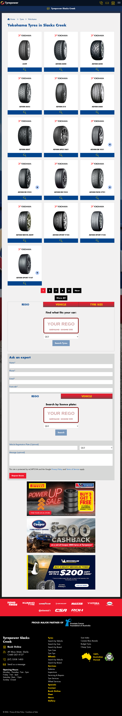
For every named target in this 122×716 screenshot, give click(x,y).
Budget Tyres (86, 644)
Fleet (50, 694)
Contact (52, 688)
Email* (12, 378)
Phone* (12, 370)
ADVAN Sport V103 (61, 235)
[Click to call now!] (101, 3)
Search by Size (54, 644)
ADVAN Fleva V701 (97, 192)
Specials (52, 684)
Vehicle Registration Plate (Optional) (24, 444)
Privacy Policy (57, 469)
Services (52, 666)
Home (12, 19)
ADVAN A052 (24, 107)
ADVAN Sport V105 (97, 235)
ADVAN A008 (61, 64)
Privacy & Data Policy (17, 712)
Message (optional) (17, 452)
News (51, 697)
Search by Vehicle (55, 641)
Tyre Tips (51, 653)
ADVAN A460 (97, 107)
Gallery (51, 700)
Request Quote (18, 476)
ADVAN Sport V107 (24, 278)
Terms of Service (72, 469)
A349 (25, 64)
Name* (12, 362)
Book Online (54, 691)
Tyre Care (52, 650)
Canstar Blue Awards (89, 641)
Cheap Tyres (86, 647)
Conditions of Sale (31, 712)
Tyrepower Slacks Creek (63, 8)
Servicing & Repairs (56, 675)
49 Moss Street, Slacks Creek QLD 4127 (18, 653)
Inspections (52, 672)
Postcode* (13, 386)
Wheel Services (54, 681)
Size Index (85, 638)
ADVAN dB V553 (61, 192)
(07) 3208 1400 (15, 659)
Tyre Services (53, 678)
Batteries (51, 669)
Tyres (50, 638)
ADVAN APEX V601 (61, 149)
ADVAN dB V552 (24, 192)
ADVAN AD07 (24, 149)
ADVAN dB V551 (97, 149)
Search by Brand (55, 647)
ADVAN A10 (61, 107)
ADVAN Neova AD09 (24, 235)
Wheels (51, 656)
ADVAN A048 (97, 64)
